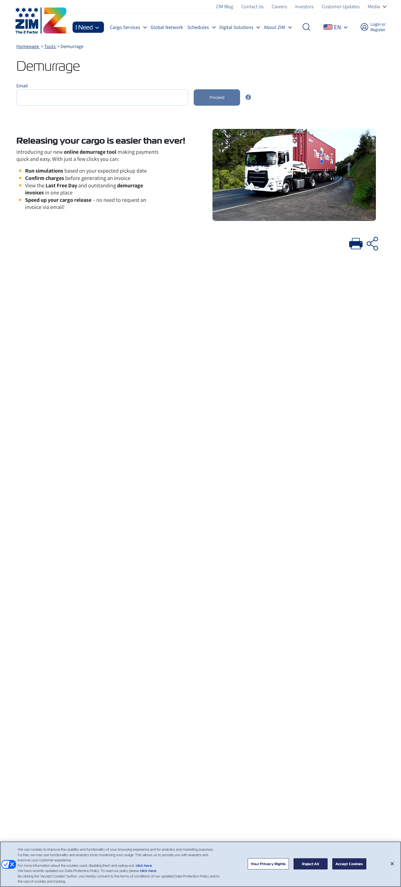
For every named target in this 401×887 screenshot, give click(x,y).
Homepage (28, 46)
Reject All (310, 863)
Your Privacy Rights (268, 863)
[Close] (392, 864)
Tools (50, 46)
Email (22, 85)
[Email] (372, 243)
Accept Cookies (349, 863)
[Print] (356, 243)
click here (144, 865)
